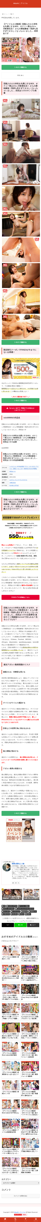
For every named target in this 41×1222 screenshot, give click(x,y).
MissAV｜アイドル (19, 1212)
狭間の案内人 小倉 (18, 863)
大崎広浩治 (12, 482)
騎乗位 (35, 468)
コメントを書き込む (20, 1196)
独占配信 (21, 466)
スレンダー (20, 468)
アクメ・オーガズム (30, 466)
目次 (18, 75)
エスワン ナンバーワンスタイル (18, 480)
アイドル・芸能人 (24, 906)
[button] (36, 894)
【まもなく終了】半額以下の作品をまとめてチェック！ (21, 409)
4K (18, 466)
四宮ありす (12, 471)
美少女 (31, 468)
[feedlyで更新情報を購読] (16, 883)
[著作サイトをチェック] (13, 883)
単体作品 (26, 468)
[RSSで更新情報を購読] (18, 883)
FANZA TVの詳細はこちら (20, 597)
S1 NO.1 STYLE (14, 485)
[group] (12, 895)
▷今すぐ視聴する (20, 67)
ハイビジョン (13, 466)
